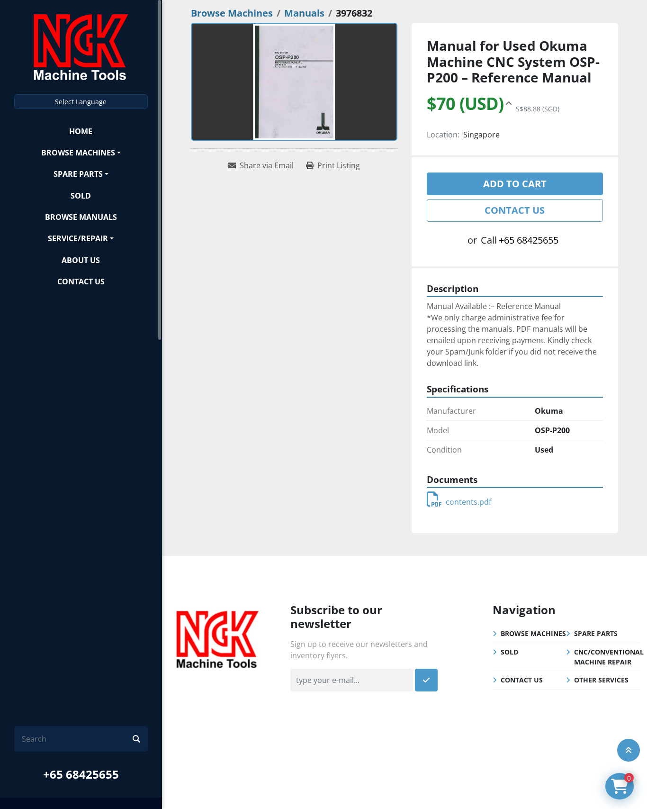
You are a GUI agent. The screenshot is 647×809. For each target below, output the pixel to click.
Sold (81, 196)
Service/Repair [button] (78, 238)
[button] (81, 152)
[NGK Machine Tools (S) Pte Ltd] (217, 638)
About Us (81, 260)
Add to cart (515, 183)
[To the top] (628, 750)
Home (80, 131)
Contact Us (81, 281)
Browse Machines (78, 152)
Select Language (81, 101)
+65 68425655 (81, 774)
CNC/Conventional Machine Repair (609, 656)
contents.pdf (468, 502)
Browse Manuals (81, 217)
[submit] (136, 739)
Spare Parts (78, 174)
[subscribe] (426, 680)
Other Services (601, 679)
